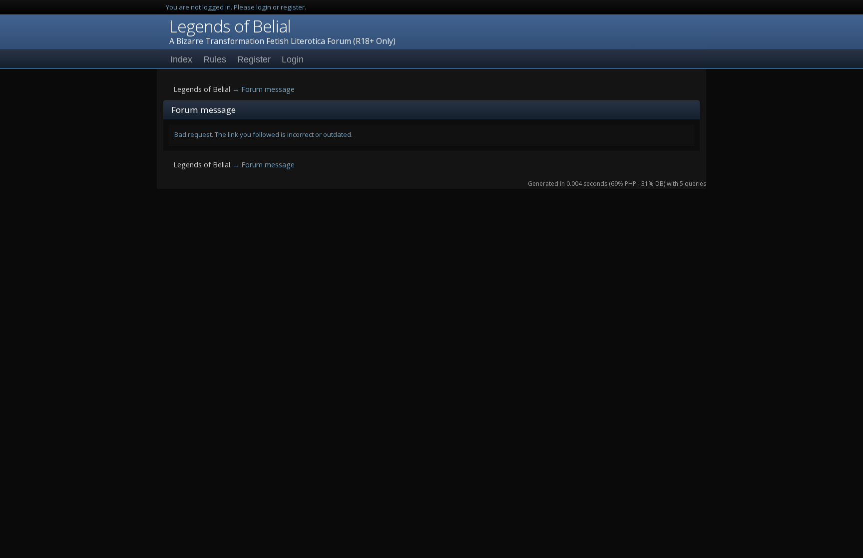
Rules (214, 59)
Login (293, 59)
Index (181, 59)
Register (254, 59)
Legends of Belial (230, 25)
